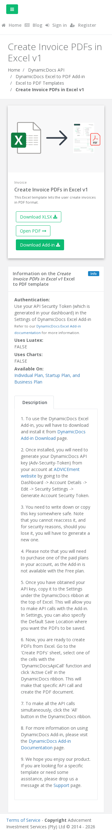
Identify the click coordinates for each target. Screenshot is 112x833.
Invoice (20, 182)
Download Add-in (38, 245)
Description (34, 402)
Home (14, 70)
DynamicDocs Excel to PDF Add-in (50, 76)
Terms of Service (23, 820)
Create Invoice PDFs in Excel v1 (50, 89)
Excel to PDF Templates (40, 83)
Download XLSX (36, 217)
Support (61, 785)
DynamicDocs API (46, 70)
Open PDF (31, 231)
